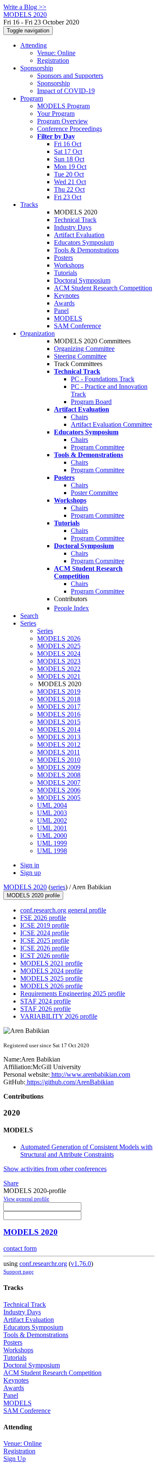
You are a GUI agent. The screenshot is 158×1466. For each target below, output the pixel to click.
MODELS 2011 (58, 752)
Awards (64, 303)
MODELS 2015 (58, 721)
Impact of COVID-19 (66, 90)
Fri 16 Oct (67, 143)
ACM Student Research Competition (103, 288)
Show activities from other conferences (55, 1168)
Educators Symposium (84, 242)
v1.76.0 (81, 1263)
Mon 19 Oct (70, 166)
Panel (61, 310)
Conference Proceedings (69, 128)
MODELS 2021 (58, 676)
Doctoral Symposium (82, 280)
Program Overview (62, 121)
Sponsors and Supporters (70, 75)
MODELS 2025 (58, 646)
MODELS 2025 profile (51, 978)
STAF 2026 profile (45, 1008)
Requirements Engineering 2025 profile (72, 993)
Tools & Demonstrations (86, 250)
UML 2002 (52, 820)
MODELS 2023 (58, 661)
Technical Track (75, 219)
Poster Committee (94, 492)
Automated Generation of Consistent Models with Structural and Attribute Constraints (86, 1150)
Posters (63, 257)
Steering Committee (80, 356)
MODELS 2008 (58, 774)
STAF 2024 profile (45, 1001)
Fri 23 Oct (67, 197)
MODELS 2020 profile (33, 895)
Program (31, 98)
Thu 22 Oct (69, 189)
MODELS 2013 (58, 737)
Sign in (29, 865)
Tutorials (65, 272)
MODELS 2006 (58, 790)
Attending (33, 45)
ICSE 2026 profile (44, 948)
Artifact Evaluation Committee (111, 424)
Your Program (56, 113)
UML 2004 (52, 805)
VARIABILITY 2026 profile (58, 1016)
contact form (20, 1248)
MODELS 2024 (58, 653)
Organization (37, 333)
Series (45, 630)
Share (11, 1183)
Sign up (30, 872)
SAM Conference (77, 325)
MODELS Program (63, 106)
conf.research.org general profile (63, 910)
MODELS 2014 (58, 729)
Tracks (29, 204)
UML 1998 (52, 850)
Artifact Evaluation (79, 234)
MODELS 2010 (58, 759)
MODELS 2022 (58, 668)
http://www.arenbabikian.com (90, 1074)
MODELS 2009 (58, 767)
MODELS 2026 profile (51, 986)
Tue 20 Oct (69, 174)
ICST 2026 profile (44, 955)
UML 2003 (52, 812)
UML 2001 (52, 828)
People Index (71, 608)
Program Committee (97, 447)
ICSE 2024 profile (44, 932)
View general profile (26, 1199)
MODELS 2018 (58, 699)
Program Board (91, 401)
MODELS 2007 (58, 782)
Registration (53, 60)
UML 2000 (52, 835)
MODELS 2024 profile (51, 970)
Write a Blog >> (24, 7)
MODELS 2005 (58, 797)
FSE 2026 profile (43, 917)
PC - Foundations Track (102, 379)
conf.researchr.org (43, 1263)
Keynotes (66, 295)
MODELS (68, 318)
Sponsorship (36, 68)
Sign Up (14, 1458)
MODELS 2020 (25, 887)
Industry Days (72, 227)
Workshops (69, 265)
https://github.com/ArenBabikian (69, 1082)
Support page (18, 1271)
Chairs (79, 416)
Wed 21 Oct (70, 181)
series (58, 887)
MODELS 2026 (58, 638)
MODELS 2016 (58, 714)
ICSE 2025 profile (44, 940)
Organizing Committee (84, 348)
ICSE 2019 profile (44, 925)
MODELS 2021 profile (51, 963)
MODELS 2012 (58, 744)
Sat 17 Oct (68, 151)
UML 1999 (52, 843)
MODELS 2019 (58, 691)
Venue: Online (56, 52)
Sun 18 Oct (69, 159)
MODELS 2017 (58, 706)
